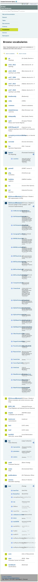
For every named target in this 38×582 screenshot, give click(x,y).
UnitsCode (16, 367)
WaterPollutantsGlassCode (17, 380)
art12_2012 (12, 64)
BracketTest (16, 494)
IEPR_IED (11, 406)
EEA (9, 1)
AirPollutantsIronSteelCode (17, 225)
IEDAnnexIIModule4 (14, 398)
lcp (9, 441)
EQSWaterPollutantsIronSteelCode (17, 327)
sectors (15, 457)
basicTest (15, 490)
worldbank (11, 565)
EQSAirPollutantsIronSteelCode (17, 308)
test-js (15, 518)
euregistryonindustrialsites (14, 135)
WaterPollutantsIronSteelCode (17, 387)
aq (9, 58)
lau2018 (11, 434)
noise (10, 469)
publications (12, 475)
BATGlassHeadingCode (17, 261)
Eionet (9, 11)
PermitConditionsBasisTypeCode (17, 346)
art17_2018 (12, 90)
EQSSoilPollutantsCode (17, 314)
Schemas (4, 26)
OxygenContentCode (17, 341)
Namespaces (5, 35)
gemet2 (10, 168)
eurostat (11, 141)
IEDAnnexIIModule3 (14, 203)
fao (9, 146)
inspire (10, 413)
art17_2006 (12, 77)
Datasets (4, 17)
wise (9, 558)
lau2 (9, 430)
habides (11, 179)
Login (24, 3)
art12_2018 (12, 71)
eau (14, 502)
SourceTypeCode (17, 363)
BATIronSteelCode (17, 269)
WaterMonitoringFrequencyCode (17, 374)
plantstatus (16, 451)
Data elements (6, 23)
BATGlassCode (17, 256)
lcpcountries (16, 447)
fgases (10, 152)
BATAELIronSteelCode (17, 247)
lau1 (9, 425)
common (11, 105)
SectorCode (16, 359)
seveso (10, 480)
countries (15, 158)
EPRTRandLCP (13, 127)
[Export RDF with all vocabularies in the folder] (33, 155)
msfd (10, 462)
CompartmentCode (17, 282)
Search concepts (22, 53)
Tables (4, 20)
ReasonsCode (17, 351)
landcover (11, 419)
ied (9, 190)
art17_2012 (12, 83)
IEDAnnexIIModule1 (14, 196)
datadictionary (13, 110)
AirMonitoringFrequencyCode (17, 210)
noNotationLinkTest (17, 514)
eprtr (10, 121)
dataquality (12, 116)
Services (4, 32)
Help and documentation (8, 14)
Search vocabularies (10, 53)
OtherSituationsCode (17, 333)
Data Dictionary (15, 11)
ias (9, 185)
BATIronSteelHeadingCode (17, 275)
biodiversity (12, 96)
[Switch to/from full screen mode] (28, 4)
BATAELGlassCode (17, 238)
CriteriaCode (16, 288)
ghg (9, 173)
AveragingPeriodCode (17, 234)
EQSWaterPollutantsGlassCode (17, 320)
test (9, 486)
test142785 (16, 521)
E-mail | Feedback (7, 576)
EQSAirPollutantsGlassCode (17, 300)
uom (9, 554)
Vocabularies (5, 29)
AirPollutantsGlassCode (17, 216)
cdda (10, 101)
